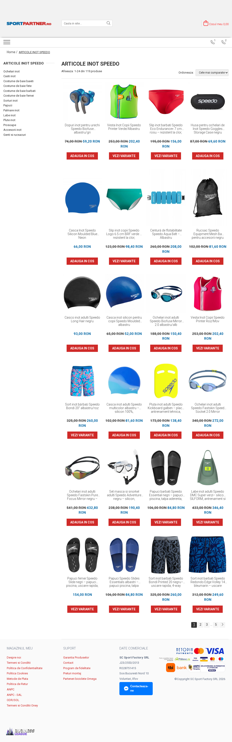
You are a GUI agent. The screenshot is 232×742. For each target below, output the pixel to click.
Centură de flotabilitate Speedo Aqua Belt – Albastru (166, 234)
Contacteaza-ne (139, 688)
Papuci (7, 105)
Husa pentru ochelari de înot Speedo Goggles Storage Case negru (208, 128)
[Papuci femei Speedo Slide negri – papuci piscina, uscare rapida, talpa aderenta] (82, 555)
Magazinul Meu (20, 648)
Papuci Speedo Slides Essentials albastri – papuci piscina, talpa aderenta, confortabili (124, 582)
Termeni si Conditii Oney (22, 705)
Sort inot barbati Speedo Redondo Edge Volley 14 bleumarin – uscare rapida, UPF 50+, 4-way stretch (208, 582)
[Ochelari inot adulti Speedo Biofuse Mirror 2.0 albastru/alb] (166, 293)
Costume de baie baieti (18, 81)
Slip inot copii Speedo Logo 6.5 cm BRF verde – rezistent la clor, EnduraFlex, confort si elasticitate (124, 234)
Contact (68, 662)
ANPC (10, 689)
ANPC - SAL (14, 695)
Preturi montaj (72, 673)
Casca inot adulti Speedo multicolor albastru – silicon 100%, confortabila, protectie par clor (124, 408)
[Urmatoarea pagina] (222, 625)
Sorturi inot (10, 100)
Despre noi (14, 657)
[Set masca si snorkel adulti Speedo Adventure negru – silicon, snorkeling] (124, 467)
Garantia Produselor (76, 657)
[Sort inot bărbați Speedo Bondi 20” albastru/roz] (82, 381)
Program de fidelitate (76, 668)
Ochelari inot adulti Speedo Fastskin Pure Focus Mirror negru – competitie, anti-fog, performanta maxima (82, 495)
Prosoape (9, 125)
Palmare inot (11, 110)
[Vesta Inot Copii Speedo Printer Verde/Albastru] (124, 101)
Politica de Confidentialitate (24, 668)
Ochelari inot (11, 71)
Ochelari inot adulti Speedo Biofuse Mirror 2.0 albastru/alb (166, 321)
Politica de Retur (17, 684)
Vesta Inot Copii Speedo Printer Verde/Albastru (124, 127)
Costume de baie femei (18, 95)
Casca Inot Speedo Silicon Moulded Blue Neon (82, 234)
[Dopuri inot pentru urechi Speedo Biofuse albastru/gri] (82, 101)
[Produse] (7, 43)
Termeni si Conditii (19, 662)
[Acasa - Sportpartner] (29, 23)
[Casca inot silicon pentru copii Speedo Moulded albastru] (124, 293)
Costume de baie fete (17, 86)
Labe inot (9, 115)
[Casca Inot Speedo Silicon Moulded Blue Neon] (82, 197)
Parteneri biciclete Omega (80, 678)
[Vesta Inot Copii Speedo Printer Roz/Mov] (207, 293)
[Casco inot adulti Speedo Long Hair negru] (82, 293)
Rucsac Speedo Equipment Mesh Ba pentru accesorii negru (208, 234)
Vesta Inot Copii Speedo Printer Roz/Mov (208, 319)
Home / (12, 52)
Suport (69, 648)
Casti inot (9, 76)
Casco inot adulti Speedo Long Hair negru (82, 319)
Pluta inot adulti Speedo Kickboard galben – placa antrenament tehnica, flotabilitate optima (166, 408)
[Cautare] (108, 23)
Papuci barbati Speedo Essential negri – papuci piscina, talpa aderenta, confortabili (166, 495)
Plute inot (9, 120)
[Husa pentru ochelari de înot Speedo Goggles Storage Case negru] (207, 101)
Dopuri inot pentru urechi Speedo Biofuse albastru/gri (82, 128)
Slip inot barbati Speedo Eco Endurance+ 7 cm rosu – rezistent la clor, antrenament (166, 129)
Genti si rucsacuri (14, 134)
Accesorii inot (12, 129)
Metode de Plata (17, 678)
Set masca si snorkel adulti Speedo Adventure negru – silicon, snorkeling (124, 495)
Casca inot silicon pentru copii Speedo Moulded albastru (124, 321)
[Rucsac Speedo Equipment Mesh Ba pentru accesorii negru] (207, 197)
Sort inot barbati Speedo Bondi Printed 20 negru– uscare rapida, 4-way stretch (166, 582)
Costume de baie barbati (19, 91)
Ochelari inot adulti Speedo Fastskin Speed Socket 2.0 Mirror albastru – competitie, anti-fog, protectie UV (207, 408)
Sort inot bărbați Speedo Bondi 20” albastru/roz (82, 406)
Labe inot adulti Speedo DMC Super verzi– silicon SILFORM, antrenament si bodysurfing (208, 495)
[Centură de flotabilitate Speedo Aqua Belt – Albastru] (166, 197)
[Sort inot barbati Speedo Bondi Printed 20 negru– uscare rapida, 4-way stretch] (166, 555)
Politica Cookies (17, 673)
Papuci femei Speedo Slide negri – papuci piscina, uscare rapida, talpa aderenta (82, 582)
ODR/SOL (13, 700)
